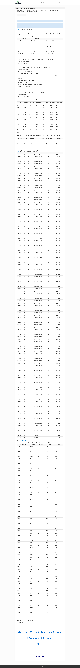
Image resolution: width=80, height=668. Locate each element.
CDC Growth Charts (23, 440)
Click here (18, 29)
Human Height (23, 132)
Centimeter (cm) (19, 13)
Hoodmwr (40, 666)
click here (18, 151)
